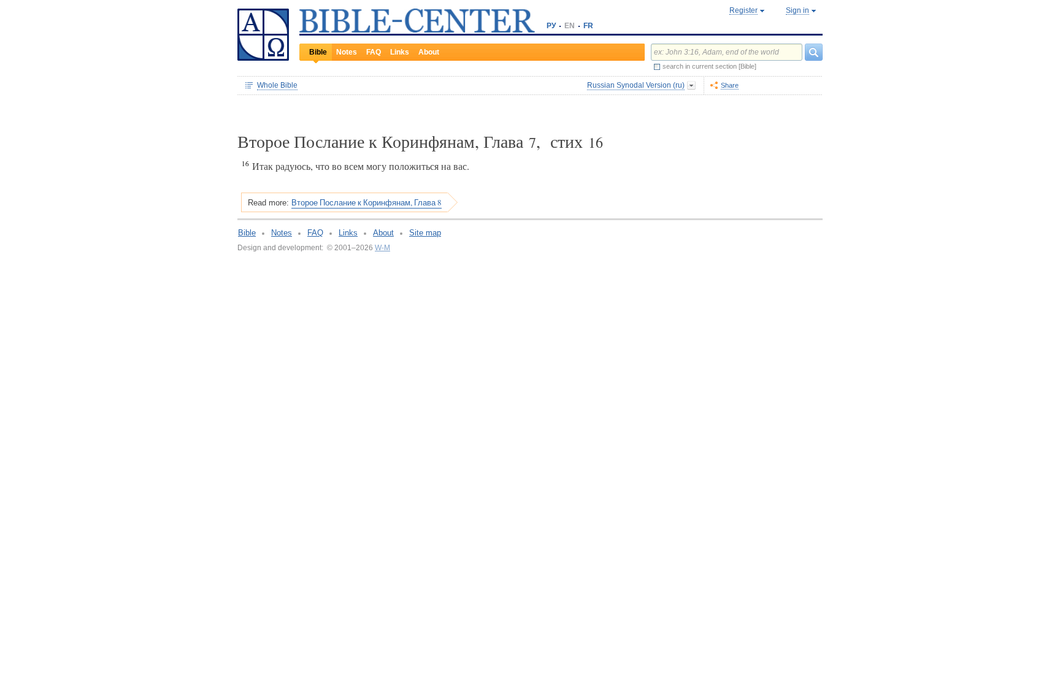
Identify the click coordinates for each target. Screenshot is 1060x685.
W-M (382, 247)
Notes (346, 52)
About (428, 52)
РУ (551, 25)
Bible (318, 52)
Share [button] (730, 85)
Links (399, 52)
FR (588, 25)
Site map (425, 232)
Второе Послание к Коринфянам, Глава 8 (366, 202)
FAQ (373, 52)
